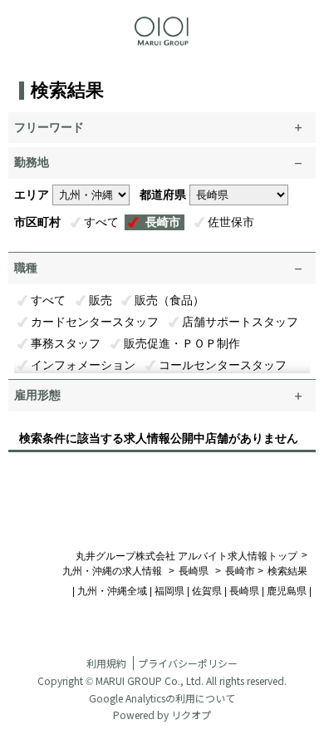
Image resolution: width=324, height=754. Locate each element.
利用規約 (106, 663)
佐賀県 (207, 591)
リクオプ (191, 714)
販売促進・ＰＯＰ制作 (182, 343)
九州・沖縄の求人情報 (113, 571)
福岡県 (169, 591)
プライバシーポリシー (188, 663)
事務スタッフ (66, 343)
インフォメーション (83, 365)
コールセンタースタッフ (223, 365)
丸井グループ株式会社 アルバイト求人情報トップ (186, 556)
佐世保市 (231, 222)
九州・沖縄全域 (112, 591)
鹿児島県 (287, 591)
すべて (101, 222)
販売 (100, 300)
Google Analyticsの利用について (162, 698)
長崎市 (162, 222)
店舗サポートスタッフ (240, 321)
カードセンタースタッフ (95, 321)
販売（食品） (169, 300)
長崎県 (194, 571)
